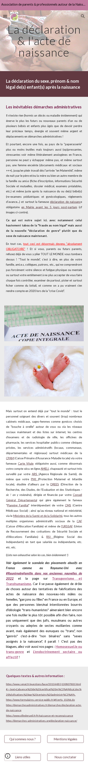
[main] (44, 41)
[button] (5, 16)
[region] (44, 5)
